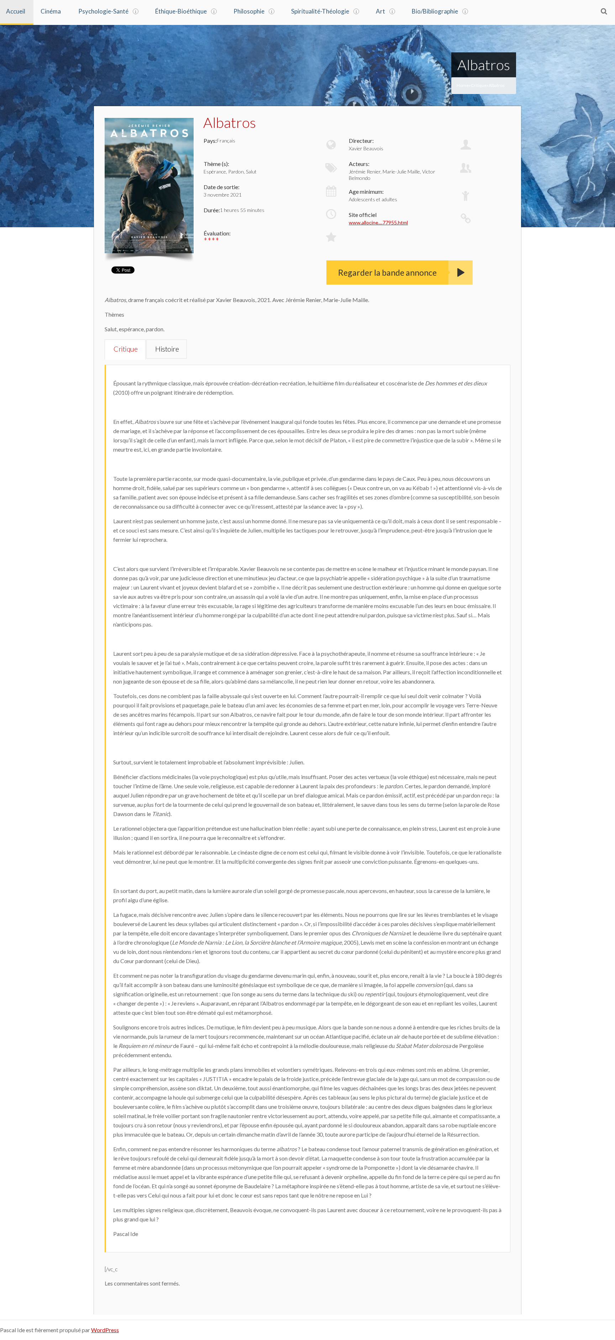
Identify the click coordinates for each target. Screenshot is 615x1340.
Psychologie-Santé (103, 11)
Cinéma (51, 11)
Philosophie (248, 11)
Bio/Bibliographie (435, 11)
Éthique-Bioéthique (181, 11)
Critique (479, 85)
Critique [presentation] (125, 348)
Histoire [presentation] (167, 348)
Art (380, 11)
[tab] (125, 349)
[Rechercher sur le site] (604, 11)
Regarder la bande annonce (387, 272)
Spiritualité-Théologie (320, 11)
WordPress (105, 1329)
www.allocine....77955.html (378, 222)
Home (463, 85)
